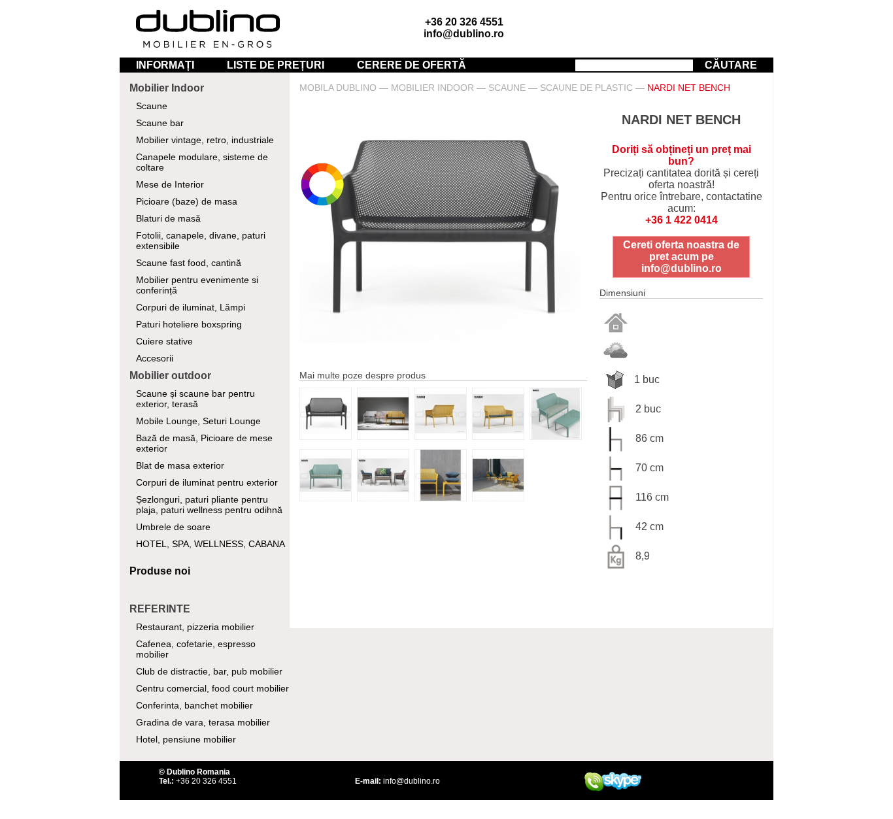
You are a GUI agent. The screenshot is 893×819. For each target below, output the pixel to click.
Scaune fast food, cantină (188, 263)
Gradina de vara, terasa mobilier (203, 722)
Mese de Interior (170, 184)
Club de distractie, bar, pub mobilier (209, 671)
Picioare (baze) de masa (186, 201)
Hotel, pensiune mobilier (186, 739)
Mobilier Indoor (432, 87)
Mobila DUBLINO (338, 87)
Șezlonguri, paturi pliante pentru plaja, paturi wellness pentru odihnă (209, 504)
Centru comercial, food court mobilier (212, 688)
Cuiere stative (164, 341)
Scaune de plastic (586, 87)
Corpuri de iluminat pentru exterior (207, 482)
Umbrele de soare (173, 527)
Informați (165, 65)
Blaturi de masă (168, 218)
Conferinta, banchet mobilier (194, 705)
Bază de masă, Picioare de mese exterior (204, 443)
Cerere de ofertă (411, 65)
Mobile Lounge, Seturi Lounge (198, 421)
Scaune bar (160, 123)
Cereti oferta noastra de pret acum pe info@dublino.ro (681, 256)
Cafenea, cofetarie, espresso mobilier (196, 649)
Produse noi (159, 571)
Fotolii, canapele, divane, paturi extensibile (200, 240)
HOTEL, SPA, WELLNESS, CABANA (210, 544)
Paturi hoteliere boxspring (189, 324)
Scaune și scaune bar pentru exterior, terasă (195, 398)
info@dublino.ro (464, 33)
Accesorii (154, 358)
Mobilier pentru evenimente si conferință (197, 285)
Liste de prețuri (275, 65)
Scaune (151, 106)
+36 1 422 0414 (681, 220)
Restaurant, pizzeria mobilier (195, 627)
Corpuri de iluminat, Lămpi (190, 307)
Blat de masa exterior (180, 465)
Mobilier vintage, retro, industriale (205, 140)
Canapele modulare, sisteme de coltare (202, 162)
